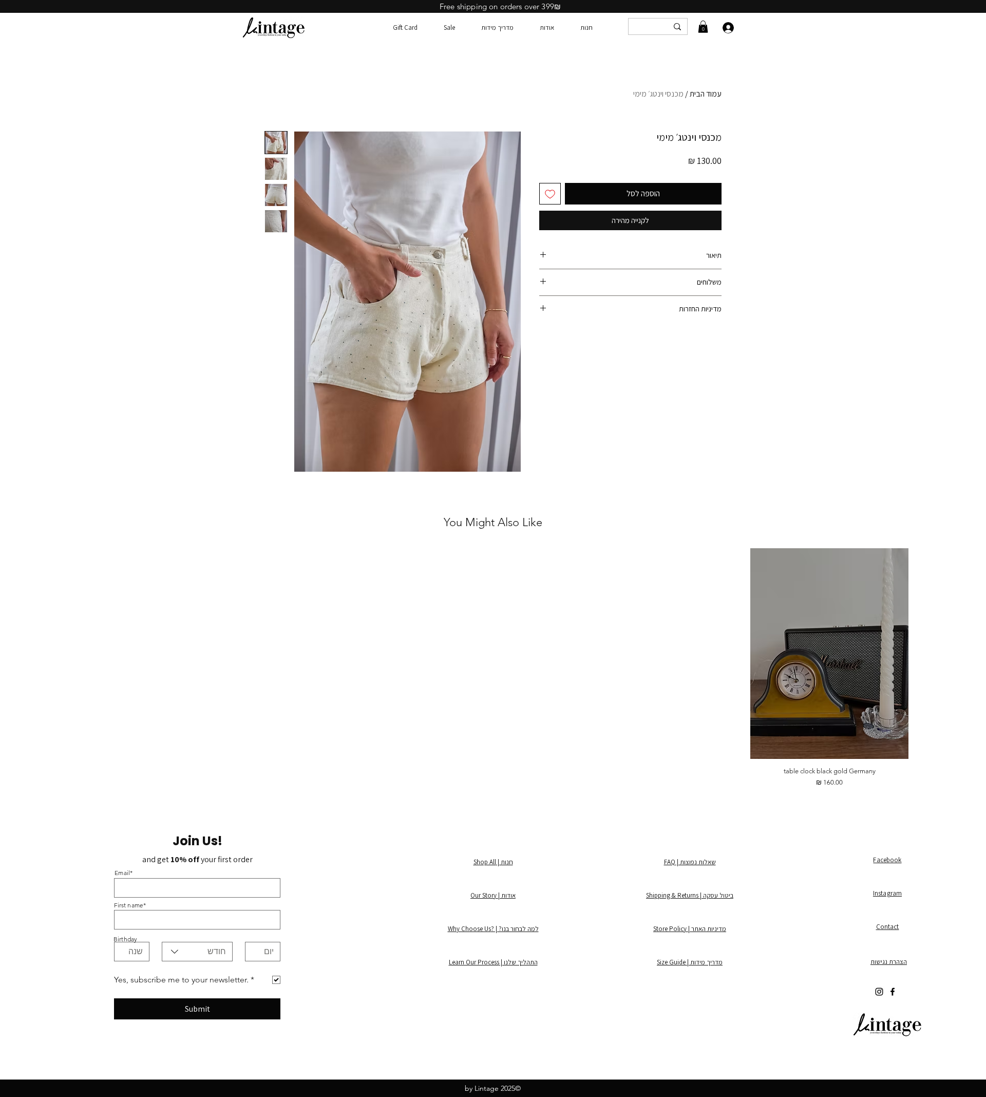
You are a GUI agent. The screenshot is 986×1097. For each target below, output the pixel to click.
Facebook (887, 860)
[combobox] (197, 951)
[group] (493, 668)
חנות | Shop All (493, 862)
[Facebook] (892, 992)
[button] (703, 27)
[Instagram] (879, 992)
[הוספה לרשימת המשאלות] (550, 193)
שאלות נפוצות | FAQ (690, 862)
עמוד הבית (706, 93)
